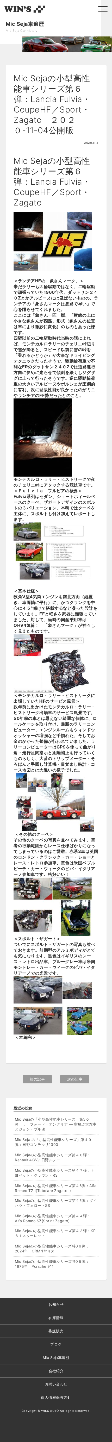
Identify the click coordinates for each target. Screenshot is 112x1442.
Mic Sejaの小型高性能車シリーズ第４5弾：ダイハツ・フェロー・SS (56, 1203)
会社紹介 (56, 1371)
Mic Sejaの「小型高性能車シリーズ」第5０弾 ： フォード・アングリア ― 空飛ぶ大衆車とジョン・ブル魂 (56, 1124)
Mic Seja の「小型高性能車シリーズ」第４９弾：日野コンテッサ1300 (53, 1142)
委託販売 (56, 1331)
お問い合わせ (56, 1384)
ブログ (56, 1344)
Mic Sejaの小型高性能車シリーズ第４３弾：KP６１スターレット (55, 1233)
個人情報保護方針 (56, 1397)
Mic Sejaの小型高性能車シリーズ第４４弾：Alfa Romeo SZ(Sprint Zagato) (53, 1218)
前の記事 (37, 1079)
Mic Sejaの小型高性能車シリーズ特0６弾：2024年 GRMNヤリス (52, 1248)
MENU (103, 9)
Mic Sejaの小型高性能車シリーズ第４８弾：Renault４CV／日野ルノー (53, 1157)
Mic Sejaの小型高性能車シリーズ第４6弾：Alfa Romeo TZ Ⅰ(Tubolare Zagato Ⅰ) (55, 1188)
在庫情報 (56, 1317)
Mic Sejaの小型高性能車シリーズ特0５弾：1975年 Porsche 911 (52, 1264)
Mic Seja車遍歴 (56, 1357)
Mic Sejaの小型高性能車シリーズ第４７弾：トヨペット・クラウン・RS (55, 1172)
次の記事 (74, 1079)
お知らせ (56, 1304)
